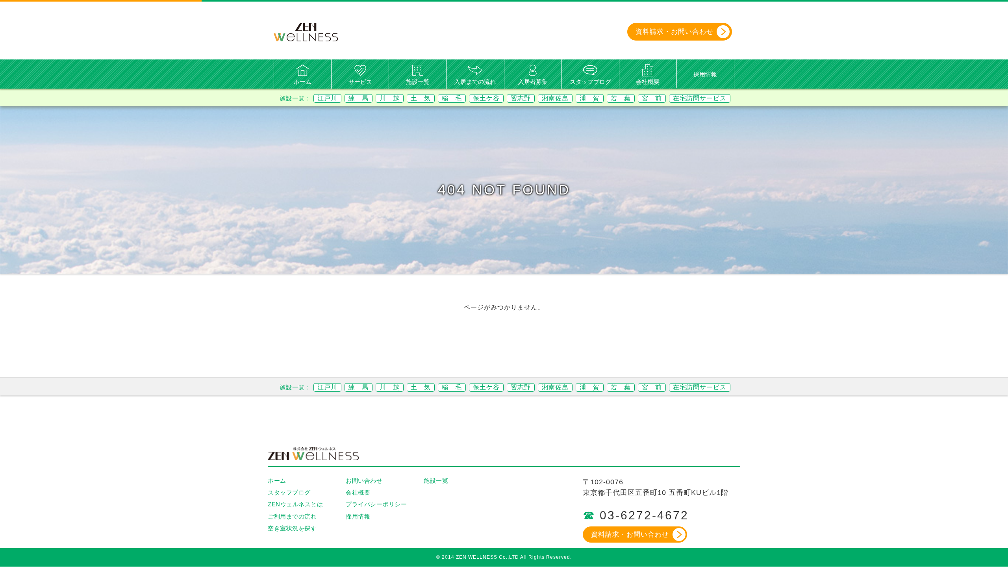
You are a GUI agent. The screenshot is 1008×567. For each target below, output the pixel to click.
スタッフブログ (590, 81)
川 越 (390, 98)
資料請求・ (674, 31)
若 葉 (621, 98)
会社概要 (648, 81)
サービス (360, 81)
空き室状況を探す (292, 528)
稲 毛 (452, 98)
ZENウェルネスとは (295, 504)
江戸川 (327, 98)
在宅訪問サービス (699, 98)
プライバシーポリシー (376, 504)
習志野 (521, 98)
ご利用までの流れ (292, 516)
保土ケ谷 (486, 98)
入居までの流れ (475, 81)
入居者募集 (533, 81)
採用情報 (705, 74)
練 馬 (358, 98)
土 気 (421, 98)
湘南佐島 (555, 98)
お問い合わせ (364, 480)
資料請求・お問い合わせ (630, 534)
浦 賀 (590, 98)
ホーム (302, 81)
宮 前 (652, 98)
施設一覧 (418, 81)
